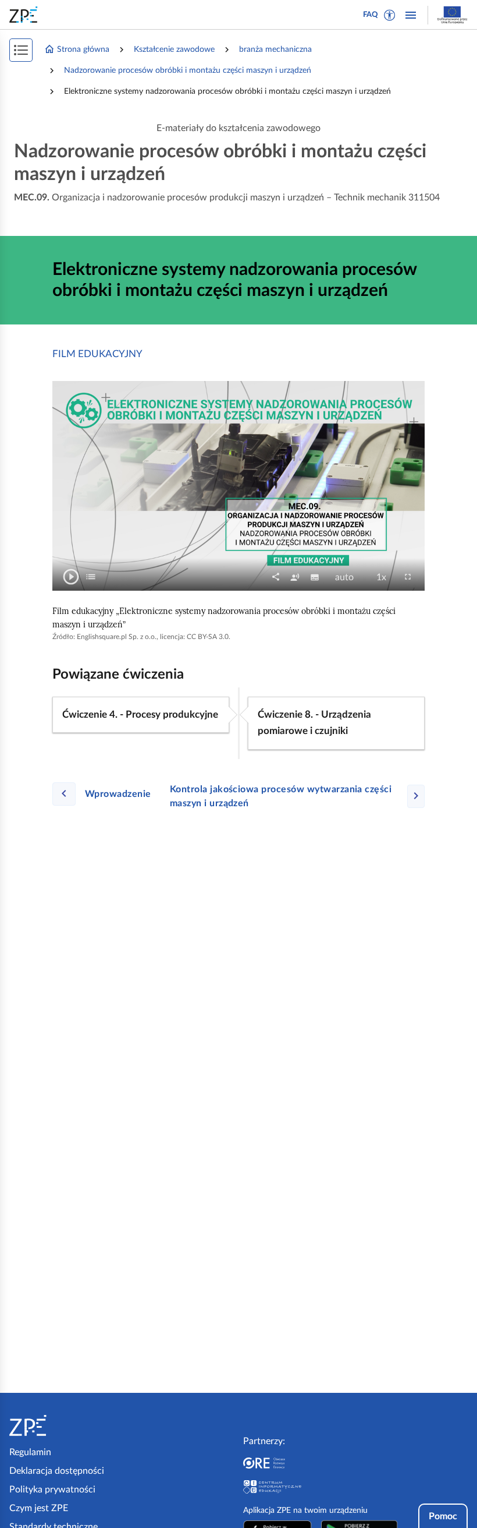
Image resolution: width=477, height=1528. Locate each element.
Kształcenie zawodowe (174, 49)
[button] (389, 15)
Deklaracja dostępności (56, 1471)
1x (384, 578)
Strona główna (83, 49)
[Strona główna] (63, 1425)
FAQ (370, 15)
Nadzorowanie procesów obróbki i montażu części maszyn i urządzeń (187, 70)
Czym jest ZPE (38, 1508)
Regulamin (30, 1452)
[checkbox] (91, 577)
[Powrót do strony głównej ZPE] (25, 14)
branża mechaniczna (275, 49)
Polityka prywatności (52, 1489)
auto (348, 578)
